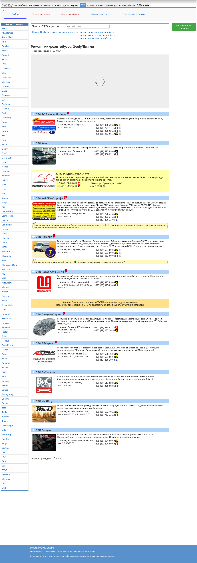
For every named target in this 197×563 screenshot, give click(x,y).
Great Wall (7, 158)
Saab (4, 354)
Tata (4, 407)
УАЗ (4, 488)
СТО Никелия (43, 237)
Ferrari (5, 131)
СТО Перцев (43, 430)
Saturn (5, 367)
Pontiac (5, 323)
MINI (4, 278)
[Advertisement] (184, 432)
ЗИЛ (4, 465)
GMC (4, 153)
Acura (5, 28)
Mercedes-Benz (9, 265)
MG (3, 274)
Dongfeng (6, 117)
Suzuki (5, 403)
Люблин (6, 474)
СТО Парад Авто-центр (49, 272)
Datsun (5, 108)
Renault (5, 341)
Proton (5, 332)
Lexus (5, 229)
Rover (5, 349)
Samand (6, 363)
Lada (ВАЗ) (7, 211)
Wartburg (6, 434)
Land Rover (7, 224)
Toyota (5, 421)
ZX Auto (6, 448)
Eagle (4, 122)
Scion (4, 372)
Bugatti (5, 55)
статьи (92, 551)
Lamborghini (8, 216)
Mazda (5, 260)
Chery (5, 73)
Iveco (4, 189)
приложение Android (81, 551)
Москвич (6, 479)
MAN (4, 247)
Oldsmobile (7, 305)
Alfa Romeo (7, 33)
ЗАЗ (4, 461)
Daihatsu (6, 104)
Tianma (5, 416)
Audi (4, 41)
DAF (4, 100)
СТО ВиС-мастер (45, 372)
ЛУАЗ (4, 470)
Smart (5, 390)
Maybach (6, 256)
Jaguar (5, 198)
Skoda (5, 385)
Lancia (5, 220)
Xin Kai (5, 439)
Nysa (4, 300)
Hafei (4, 162)
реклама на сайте (36, 551)
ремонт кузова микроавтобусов (95, 38)
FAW (4, 126)
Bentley (5, 46)
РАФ (4, 483)
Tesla (4, 412)
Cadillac (6, 68)
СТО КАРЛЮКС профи (49, 198)
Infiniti (5, 180)
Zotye (4, 443)
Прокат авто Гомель (70, 14)
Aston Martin (8, 37)
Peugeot (6, 314)
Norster (5, 296)
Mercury (6, 269)
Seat (4, 376)
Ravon (5, 336)
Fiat (4, 135)
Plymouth (6, 318)
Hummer (6, 171)
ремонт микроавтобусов (63, 32)
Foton (5, 144)
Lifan (4, 233)
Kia (3, 207)
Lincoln (5, 238)
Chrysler (6, 82)
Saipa (4, 358)
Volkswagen (7, 425)
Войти (15, 14)
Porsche (6, 327)
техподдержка (49, 551)
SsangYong (7, 394)
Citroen (5, 86)
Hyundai (6, 175)
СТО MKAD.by (44, 401)
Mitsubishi (7, 283)
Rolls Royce (7, 345)
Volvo (4, 430)
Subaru (5, 399)
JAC (4, 193)
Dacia (4, 91)
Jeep (4, 202)
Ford (4, 140)
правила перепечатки (64, 551)
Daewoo (6, 95)
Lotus (4, 242)
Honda (5, 166)
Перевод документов (40, 14)
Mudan (5, 287)
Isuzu (4, 184)
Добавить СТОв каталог (184, 26)
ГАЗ (4, 457)
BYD (4, 64)
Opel (4, 309)
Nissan (5, 291)
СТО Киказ (41, 143)
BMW (4, 50)
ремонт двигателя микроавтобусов (97, 35)
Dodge (5, 113)
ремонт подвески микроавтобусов (97, 32)
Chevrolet (6, 77)
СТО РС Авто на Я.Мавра (50, 114)
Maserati (6, 251)
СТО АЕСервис (44, 343)
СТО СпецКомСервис (48, 314)
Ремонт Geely (39, 32)
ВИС (4, 452)
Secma (5, 381)
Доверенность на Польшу (133, 14)
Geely (5, 149)
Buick (4, 59)
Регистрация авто (99, 14)
